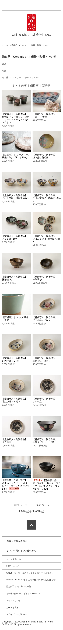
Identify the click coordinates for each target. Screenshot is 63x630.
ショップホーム (13, 559)
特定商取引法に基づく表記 (18, 586)
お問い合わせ (12, 566)
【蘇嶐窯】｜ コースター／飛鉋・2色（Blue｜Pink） (16, 156)
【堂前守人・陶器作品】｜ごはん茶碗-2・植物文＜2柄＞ (47, 198)
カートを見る (12, 607)
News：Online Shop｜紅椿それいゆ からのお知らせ (30, 579)
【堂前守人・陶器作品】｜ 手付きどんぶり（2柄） (46, 440)
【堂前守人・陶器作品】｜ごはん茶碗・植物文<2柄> (15, 196)
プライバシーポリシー (16, 614)
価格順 (34, 85)
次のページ (43, 504)
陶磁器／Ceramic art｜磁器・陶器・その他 (30, 45)
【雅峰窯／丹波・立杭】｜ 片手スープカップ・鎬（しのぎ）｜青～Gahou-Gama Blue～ (15, 484)
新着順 (46, 85)
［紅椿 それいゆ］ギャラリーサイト (23, 593)
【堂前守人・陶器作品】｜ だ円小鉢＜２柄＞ (46, 318)
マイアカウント (13, 600)
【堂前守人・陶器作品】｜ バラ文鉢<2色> (15, 237)
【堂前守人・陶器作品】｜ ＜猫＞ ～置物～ (46, 115)
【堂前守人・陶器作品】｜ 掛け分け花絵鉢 (46, 156)
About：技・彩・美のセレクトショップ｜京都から (30, 573)
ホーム (5, 45)
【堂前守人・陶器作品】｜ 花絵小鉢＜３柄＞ (46, 359)
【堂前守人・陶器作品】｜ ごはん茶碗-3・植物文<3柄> (46, 239)
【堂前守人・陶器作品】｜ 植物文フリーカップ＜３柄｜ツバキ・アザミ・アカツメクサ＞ (15, 118)
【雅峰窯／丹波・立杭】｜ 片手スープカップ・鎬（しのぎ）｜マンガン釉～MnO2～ (47, 484)
